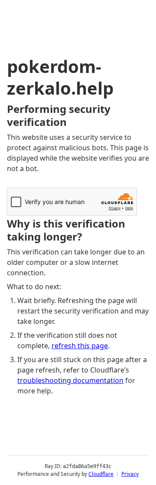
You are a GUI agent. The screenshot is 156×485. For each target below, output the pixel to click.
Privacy (130, 474)
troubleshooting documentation (70, 380)
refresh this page (80, 345)
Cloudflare (101, 474)
